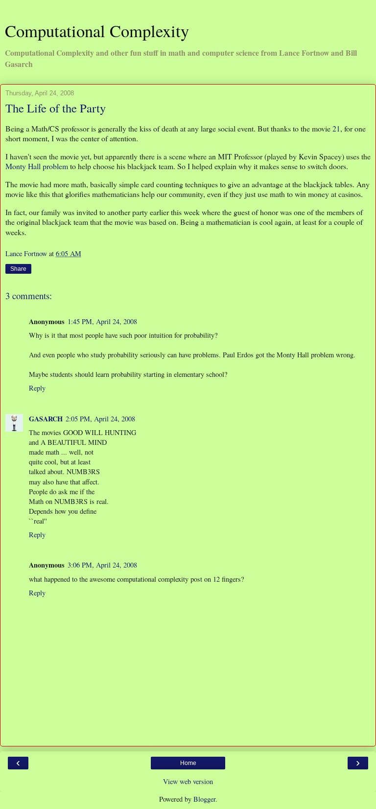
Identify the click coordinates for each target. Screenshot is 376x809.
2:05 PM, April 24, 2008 (100, 418)
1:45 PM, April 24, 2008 (102, 321)
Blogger (204, 799)
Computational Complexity (97, 31)
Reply (37, 388)
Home (188, 763)
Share (18, 268)
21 (336, 128)
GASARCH (46, 419)
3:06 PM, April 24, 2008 (102, 564)
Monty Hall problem (36, 166)
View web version (188, 781)
